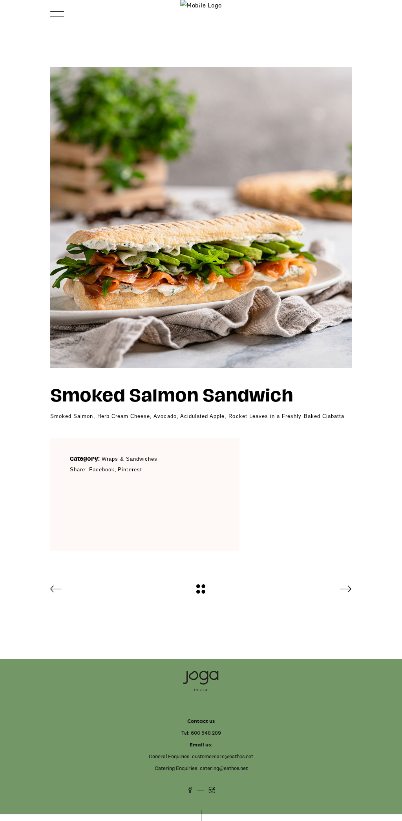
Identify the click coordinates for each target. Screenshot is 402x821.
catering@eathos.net (224, 768)
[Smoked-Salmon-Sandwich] (201, 217)
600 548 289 (206, 733)
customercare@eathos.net (222, 756)
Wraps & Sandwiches (130, 459)
